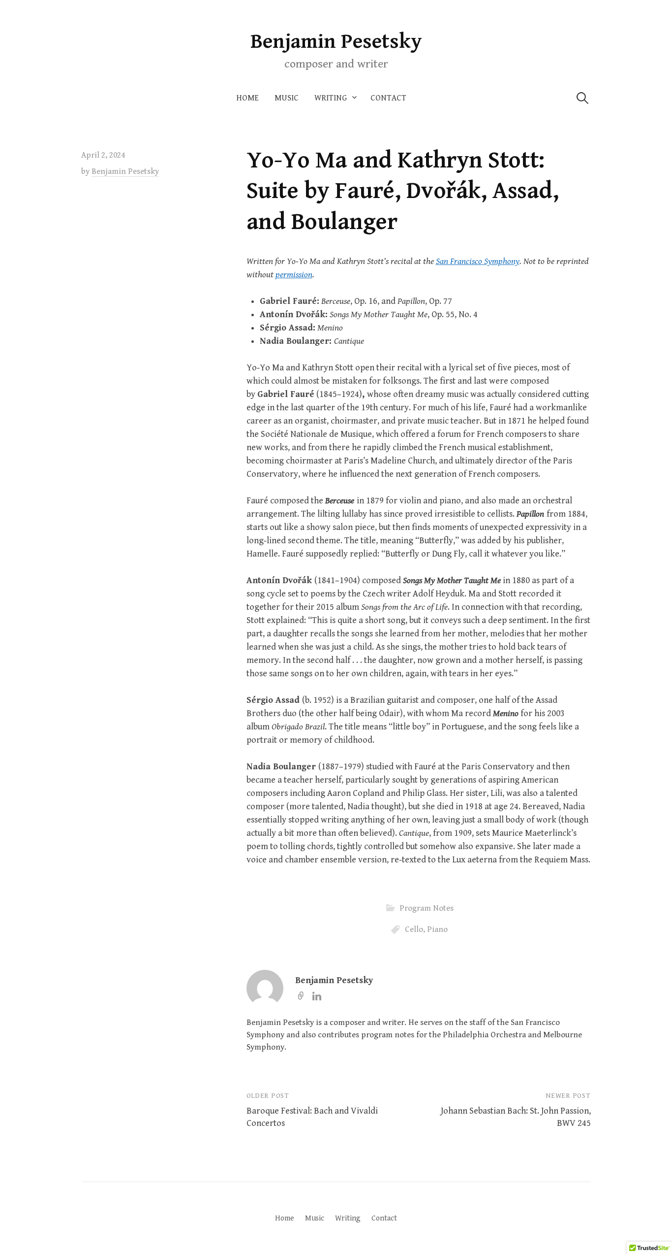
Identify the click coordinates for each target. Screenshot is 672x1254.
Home (247, 98)
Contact (388, 98)
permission (293, 274)
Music (287, 98)
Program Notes (426, 908)
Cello (414, 929)
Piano (437, 929)
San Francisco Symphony (477, 261)
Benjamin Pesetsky (336, 42)
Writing (330, 98)
